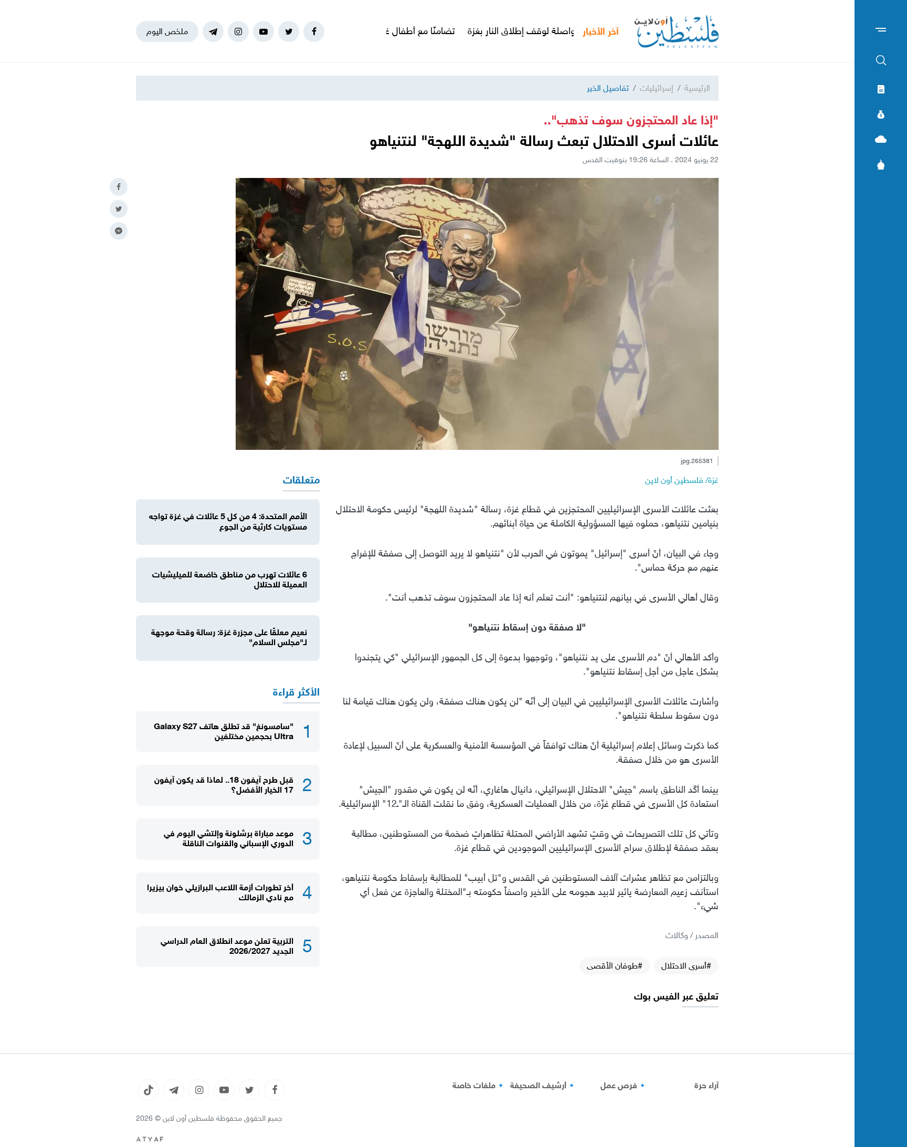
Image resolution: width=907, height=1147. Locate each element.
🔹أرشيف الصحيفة (543, 1085)
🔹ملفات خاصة (479, 1085)
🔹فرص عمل (624, 1085)
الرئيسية (697, 87)
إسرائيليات (656, 87)
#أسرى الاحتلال (686, 965)
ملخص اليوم (167, 31)
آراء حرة (706, 1085)
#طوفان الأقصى (614, 965)
